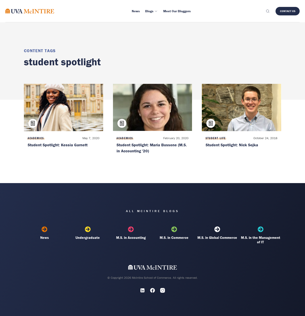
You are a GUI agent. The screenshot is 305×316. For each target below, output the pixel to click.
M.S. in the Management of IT (260, 239)
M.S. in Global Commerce (217, 237)
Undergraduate (87, 237)
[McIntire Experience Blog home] (29, 11)
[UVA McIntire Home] (152, 268)
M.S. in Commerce (174, 237)
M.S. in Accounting (131, 237)
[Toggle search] (267, 11)
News (44, 237)
